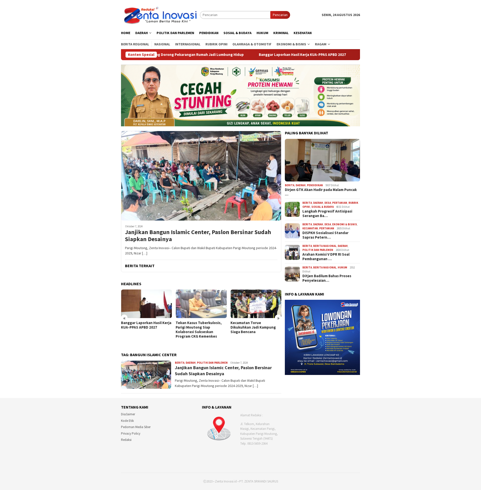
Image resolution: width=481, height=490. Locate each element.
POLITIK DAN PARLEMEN (212, 362)
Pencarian (280, 15)
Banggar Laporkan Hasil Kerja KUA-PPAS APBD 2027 (264, 54)
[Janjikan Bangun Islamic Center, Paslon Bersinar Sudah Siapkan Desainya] (201, 176)
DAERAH (191, 362)
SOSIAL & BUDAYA (322, 207)
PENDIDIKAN (315, 185)
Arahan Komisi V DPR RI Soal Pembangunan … (325, 256)
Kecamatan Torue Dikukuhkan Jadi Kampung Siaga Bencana (253, 327)
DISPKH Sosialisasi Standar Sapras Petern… (325, 235)
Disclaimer (128, 414)
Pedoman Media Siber (136, 427)
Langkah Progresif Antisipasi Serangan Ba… (327, 213)
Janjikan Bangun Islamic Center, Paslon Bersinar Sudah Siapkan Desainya (198, 236)
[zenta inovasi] (160, 14)
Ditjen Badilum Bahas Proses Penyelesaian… (326, 278)
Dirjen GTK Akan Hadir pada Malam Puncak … (321, 192)
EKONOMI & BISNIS (344, 224)
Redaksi (126, 440)
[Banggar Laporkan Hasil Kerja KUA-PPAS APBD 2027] (146, 303)
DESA (327, 203)
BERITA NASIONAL (324, 246)
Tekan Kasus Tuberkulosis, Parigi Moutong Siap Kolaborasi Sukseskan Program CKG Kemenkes (199, 330)
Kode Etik (127, 421)
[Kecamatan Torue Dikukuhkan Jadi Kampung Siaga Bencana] (255, 303)
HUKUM (342, 267)
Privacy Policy (130, 433)
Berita (179, 362)
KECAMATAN (310, 228)
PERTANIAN (339, 203)
